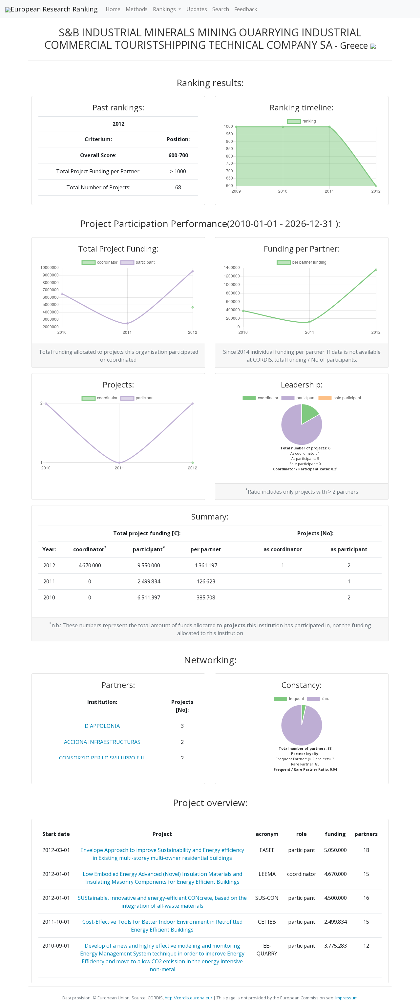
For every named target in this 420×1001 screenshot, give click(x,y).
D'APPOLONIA (102, 725)
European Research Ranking (54, 9)
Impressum (346, 998)
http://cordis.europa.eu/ (188, 998)
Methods (137, 9)
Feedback (245, 9)
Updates (196, 9)
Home (113, 9)
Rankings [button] (165, 9)
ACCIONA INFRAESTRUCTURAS (102, 742)
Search (220, 9)
